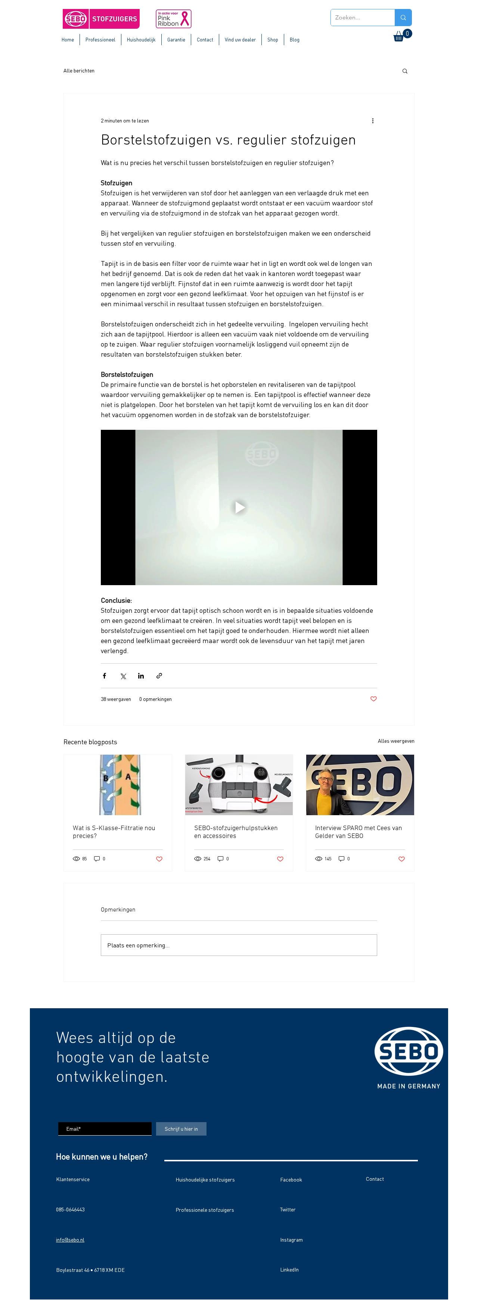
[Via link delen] (159, 675)
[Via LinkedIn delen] (141, 675)
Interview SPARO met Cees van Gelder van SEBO (358, 832)
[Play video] (239, 507)
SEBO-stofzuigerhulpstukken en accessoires (236, 832)
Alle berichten (78, 70)
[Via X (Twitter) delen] (122, 675)
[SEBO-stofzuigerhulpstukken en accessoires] (239, 785)
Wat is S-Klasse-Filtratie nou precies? (114, 832)
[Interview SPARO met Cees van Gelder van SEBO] (360, 785)
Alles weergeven (396, 741)
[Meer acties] (372, 120)
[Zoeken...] (403, 17)
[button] (402, 35)
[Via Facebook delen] (104, 675)
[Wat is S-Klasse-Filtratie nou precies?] (118, 785)
